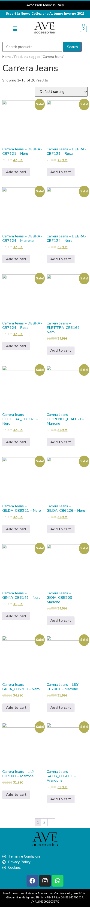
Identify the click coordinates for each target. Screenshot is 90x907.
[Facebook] (32, 881)
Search (72, 46)
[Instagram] (45, 881)
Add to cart (16, 172)
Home (7, 56)
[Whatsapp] (57, 881)
